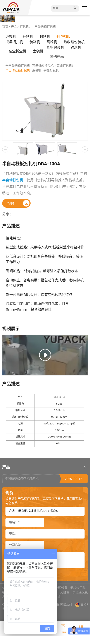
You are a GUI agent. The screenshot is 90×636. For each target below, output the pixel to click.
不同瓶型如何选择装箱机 (21, 478)
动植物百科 (78, 588)
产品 (14, 26)
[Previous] (5, 149)
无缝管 (64, 592)
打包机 (24, 26)
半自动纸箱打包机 (43, 26)
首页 (5, 26)
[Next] (85, 149)
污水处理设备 (58, 588)
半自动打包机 (12, 180)
